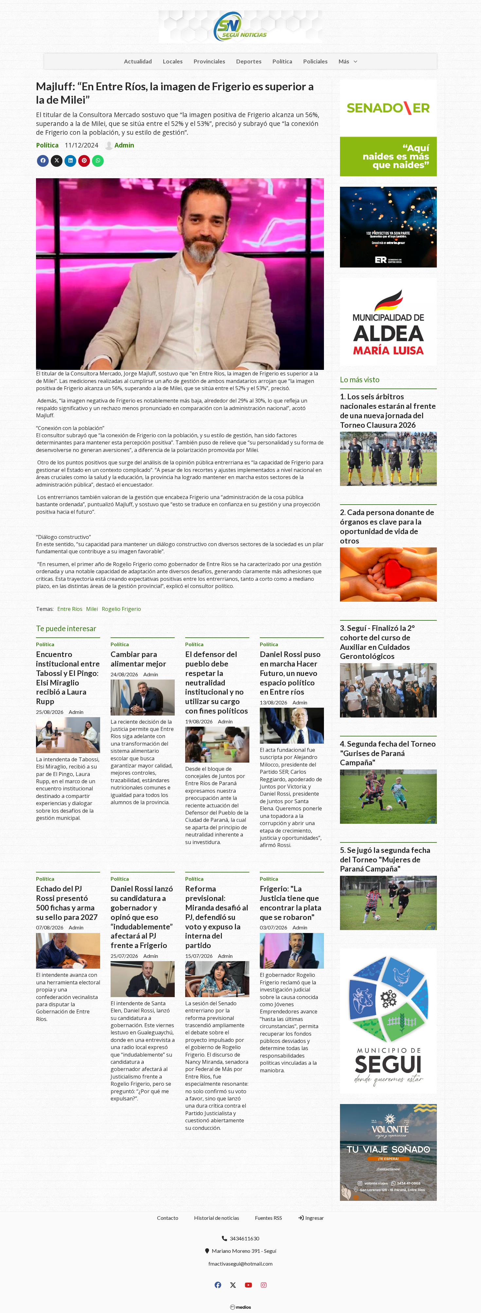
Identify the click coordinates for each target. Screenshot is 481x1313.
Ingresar (314, 1218)
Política (282, 61)
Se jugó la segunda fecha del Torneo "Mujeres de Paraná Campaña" (385, 859)
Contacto (167, 1218)
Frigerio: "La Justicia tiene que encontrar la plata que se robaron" (290, 902)
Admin (124, 145)
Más (344, 61)
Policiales (315, 61)
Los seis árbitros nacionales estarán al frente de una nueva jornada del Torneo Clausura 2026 (388, 410)
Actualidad (138, 61)
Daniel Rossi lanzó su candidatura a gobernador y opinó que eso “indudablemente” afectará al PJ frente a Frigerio (142, 917)
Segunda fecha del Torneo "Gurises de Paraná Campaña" (388, 753)
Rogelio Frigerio (121, 609)
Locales (173, 61)
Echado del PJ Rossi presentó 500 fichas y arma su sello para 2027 (67, 902)
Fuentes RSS (268, 1218)
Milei (92, 609)
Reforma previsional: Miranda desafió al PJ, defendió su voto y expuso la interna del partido (216, 917)
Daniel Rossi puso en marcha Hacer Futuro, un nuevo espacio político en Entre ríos (290, 672)
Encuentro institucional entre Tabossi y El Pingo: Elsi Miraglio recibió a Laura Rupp (68, 677)
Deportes (248, 61)
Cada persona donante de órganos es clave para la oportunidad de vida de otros (387, 526)
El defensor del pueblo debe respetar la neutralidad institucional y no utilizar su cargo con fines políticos (216, 682)
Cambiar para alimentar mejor (138, 658)
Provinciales (209, 61)
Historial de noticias (216, 1218)
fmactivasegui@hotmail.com (240, 1263)
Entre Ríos (69, 609)
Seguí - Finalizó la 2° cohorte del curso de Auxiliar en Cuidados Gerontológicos (377, 642)
